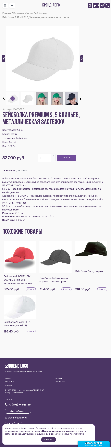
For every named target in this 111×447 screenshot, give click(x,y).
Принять (48, 439)
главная (8, 378)
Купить (66, 158)
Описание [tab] (9, 170)
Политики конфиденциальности (59, 431)
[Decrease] (53, 160)
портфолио (9, 381)
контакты (8, 385)
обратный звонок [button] (18, 411)
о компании (60, 381)
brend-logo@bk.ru (17, 417)
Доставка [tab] (21, 170)
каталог (59, 378)
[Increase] (53, 156)
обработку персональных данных (35, 434)
